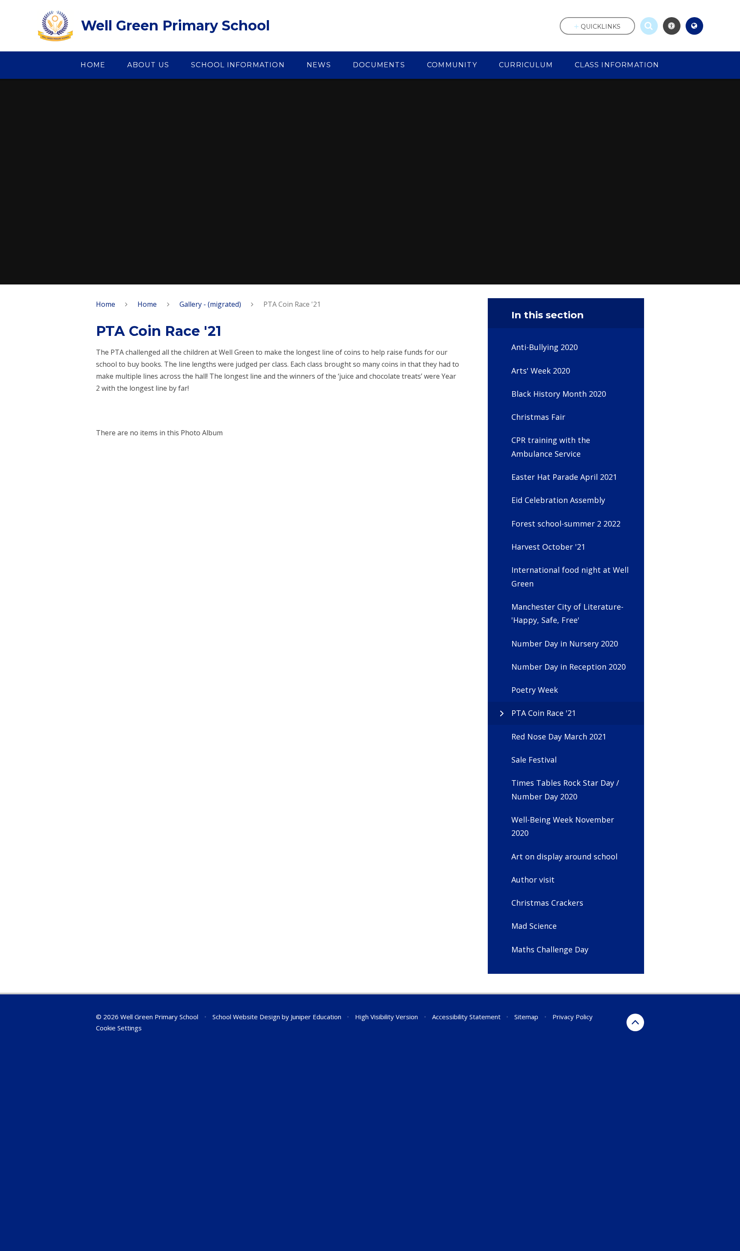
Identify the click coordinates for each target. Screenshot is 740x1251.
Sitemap (526, 1016)
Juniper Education (316, 1016)
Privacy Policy (572, 1016)
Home (105, 304)
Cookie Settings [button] (119, 1028)
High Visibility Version (386, 1016)
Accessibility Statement (466, 1016)
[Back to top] (635, 1022)
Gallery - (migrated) (210, 304)
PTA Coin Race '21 (292, 304)
